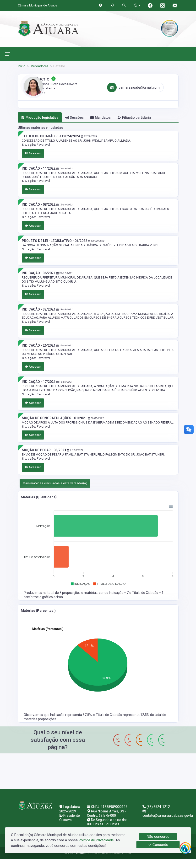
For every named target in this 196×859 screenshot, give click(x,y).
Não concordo (158, 836)
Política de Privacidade (96, 840)
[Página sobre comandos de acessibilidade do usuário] (137, 5)
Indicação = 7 (119, 593)
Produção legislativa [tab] (42, 117)
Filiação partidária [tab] (136, 117)
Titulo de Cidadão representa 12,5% (123, 715)
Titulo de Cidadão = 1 (147, 593)
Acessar (34, 153)
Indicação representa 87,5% (71, 715)
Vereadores (39, 66)
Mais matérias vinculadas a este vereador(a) (55, 483)
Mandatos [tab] (103, 117)
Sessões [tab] (77, 117)
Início (21, 66)
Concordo (160, 845)
